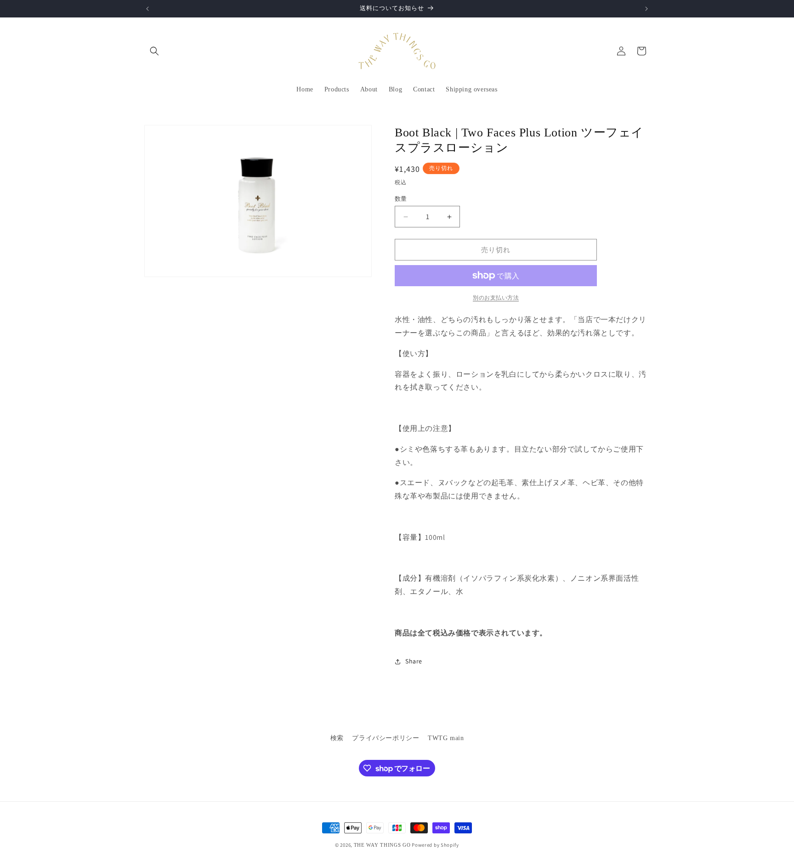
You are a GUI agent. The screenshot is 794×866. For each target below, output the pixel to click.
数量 (401, 199)
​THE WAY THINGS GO (382, 845)
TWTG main (446, 738)
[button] (154, 51)
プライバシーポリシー (385, 738)
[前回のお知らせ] (147, 8)
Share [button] (413, 661)
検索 (337, 738)
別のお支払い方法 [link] (496, 297)
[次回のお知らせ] (646, 8)
